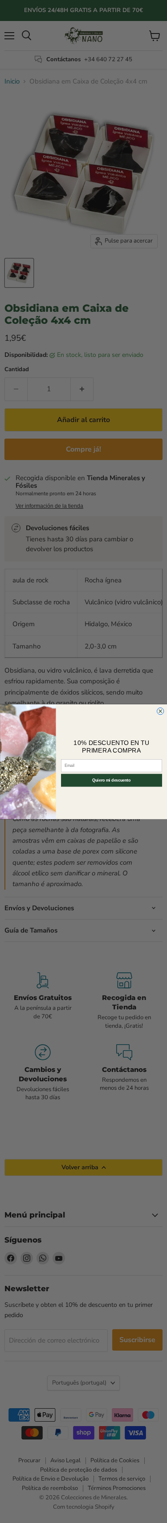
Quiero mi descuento (111, 780)
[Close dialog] (160, 710)
